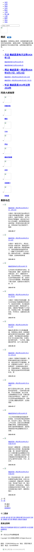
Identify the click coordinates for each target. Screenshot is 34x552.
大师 (6, 12)
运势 (6, 4)
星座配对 (8, 508)
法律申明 (23, 527)
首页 (6, 2)
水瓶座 (19, 519)
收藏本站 (4, 529)
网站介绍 (4, 527)
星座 (6, 6)
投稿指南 (10, 527)
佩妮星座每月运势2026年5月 (17, 413)
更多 (6, 22)
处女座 (27, 517)
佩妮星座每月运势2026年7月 (17, 266)
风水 (6, 20)
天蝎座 (5, 519)
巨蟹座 (17, 517)
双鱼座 (24, 519)
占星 (6, 16)
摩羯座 (14, 519)
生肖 (6, 8)
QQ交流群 (29, 527)
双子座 (13, 517)
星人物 (7, 14)
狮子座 (22, 517)
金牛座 (8, 517)
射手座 (10, 519)
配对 (6, 10)
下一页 (3, 500)
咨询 (9, 37)
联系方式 (17, 527)
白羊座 (3, 517)
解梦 (6, 18)
